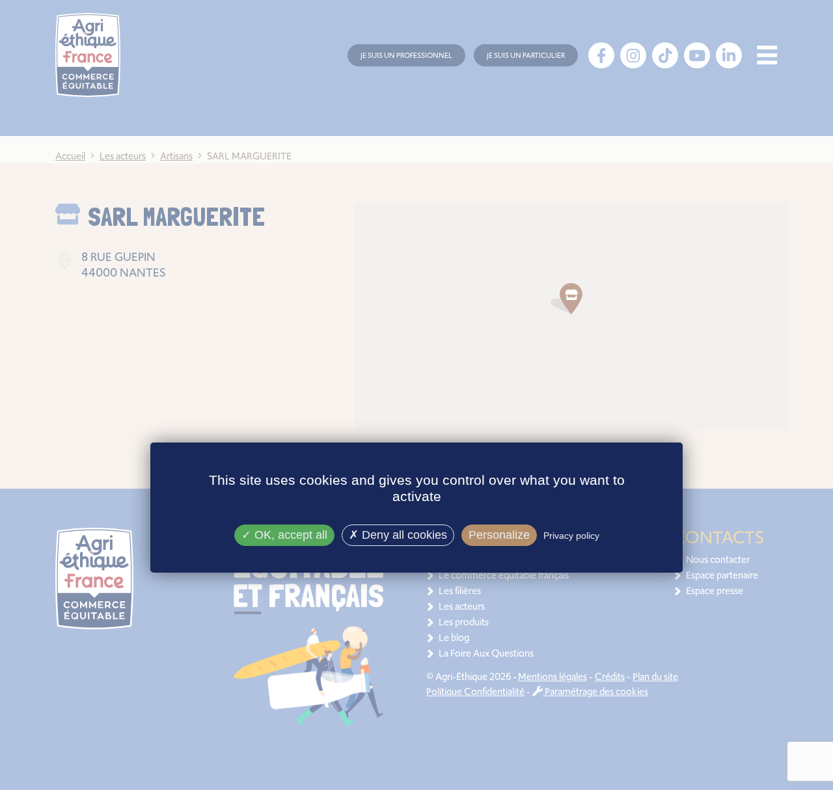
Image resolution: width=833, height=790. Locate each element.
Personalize (499, 534)
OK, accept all (289, 534)
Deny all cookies (403, 534)
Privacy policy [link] (571, 535)
